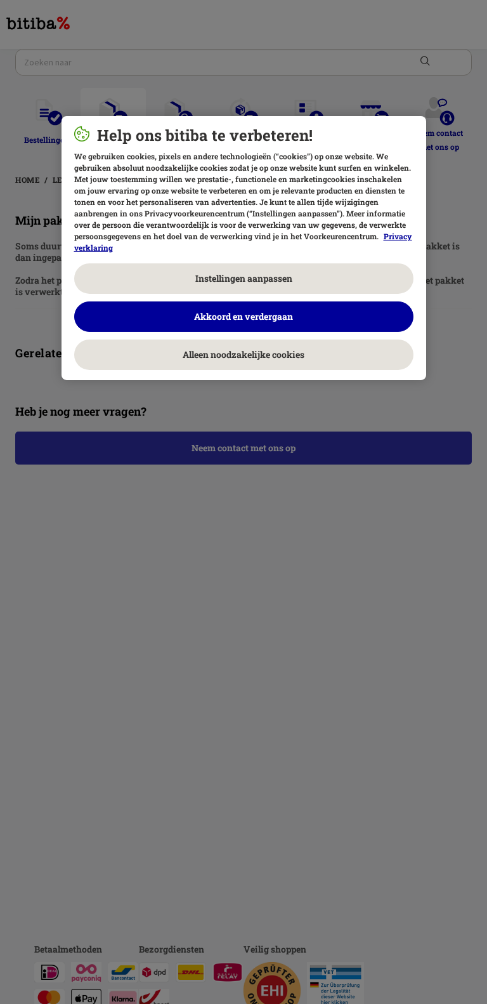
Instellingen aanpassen (243, 278)
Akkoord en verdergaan (243, 316)
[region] (244, 248)
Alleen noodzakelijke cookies (243, 354)
